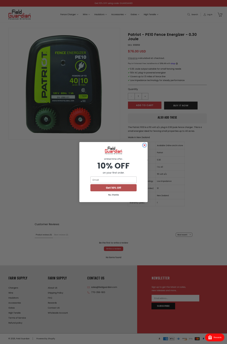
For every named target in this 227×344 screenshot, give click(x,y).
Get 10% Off (113, 188)
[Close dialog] (144, 145)
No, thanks (113, 194)
